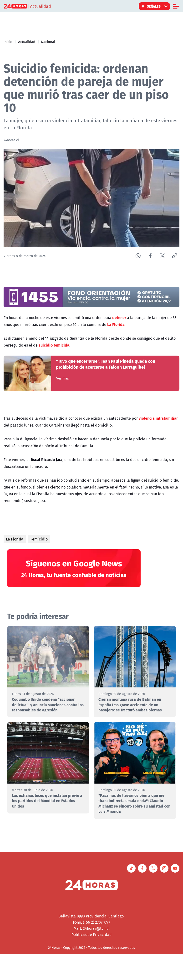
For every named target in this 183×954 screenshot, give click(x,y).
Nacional (48, 41)
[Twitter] (162, 256)
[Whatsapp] (138, 256)
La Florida (14, 539)
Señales (154, 6)
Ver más (62, 378)
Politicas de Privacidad (91, 934)
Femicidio (39, 539)
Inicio (8, 41)
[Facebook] (150, 256)
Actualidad (26, 41)
